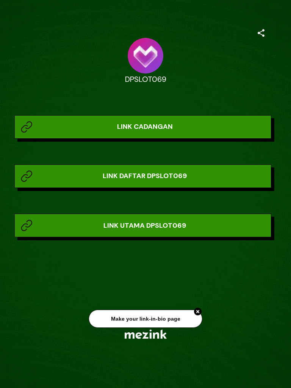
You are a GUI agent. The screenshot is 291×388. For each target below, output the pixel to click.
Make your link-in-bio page (145, 319)
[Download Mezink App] (146, 334)
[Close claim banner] (198, 312)
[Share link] (261, 32)
